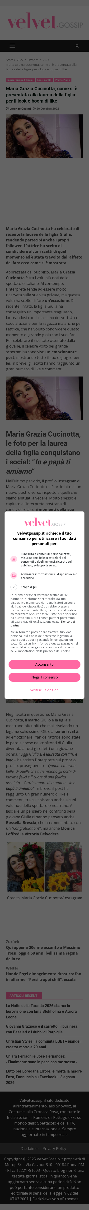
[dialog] (45, 605)
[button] (44, 587)
